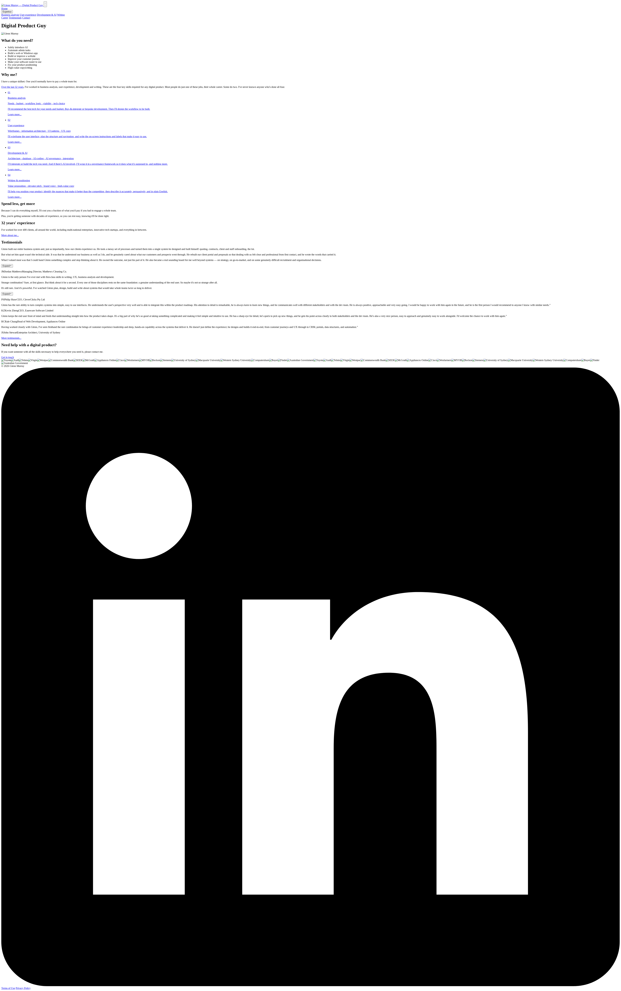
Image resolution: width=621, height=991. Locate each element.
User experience (28, 14)
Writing (61, 14)
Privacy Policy (23, 988)
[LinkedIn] (310, 985)
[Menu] (45, 4)
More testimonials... (11, 338)
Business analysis (10, 14)
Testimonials (15, 17)
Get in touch (7, 357)
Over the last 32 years (12, 87)
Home (4, 8)
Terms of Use (8, 988)
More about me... (10, 235)
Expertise (7, 12)
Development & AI (46, 14)
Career (4, 17)
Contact (26, 17)
